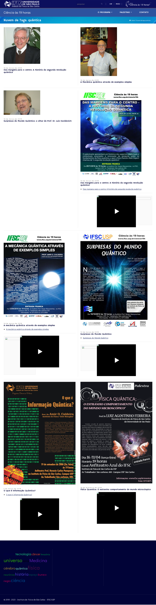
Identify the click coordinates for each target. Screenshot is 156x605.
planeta (9, 554)
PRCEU (118, 4)
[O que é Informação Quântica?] (40, 433)
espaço (33, 574)
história (21, 574)
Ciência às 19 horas (17, 12)
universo (13, 560)
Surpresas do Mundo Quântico (96, 334)
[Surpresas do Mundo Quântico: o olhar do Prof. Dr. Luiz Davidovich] (22, 102)
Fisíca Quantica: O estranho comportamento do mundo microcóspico (115, 489)
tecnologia (23, 554)
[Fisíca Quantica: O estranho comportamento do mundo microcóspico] (116, 432)
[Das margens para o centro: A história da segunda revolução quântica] (22, 45)
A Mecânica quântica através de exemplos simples (106, 82)
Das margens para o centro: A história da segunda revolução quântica (35, 71)
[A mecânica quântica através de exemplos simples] (34, 276)
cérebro (9, 568)
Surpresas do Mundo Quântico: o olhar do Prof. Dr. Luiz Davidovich (38, 121)
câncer (35, 554)
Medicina (38, 560)
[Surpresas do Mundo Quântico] (113, 280)
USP (111, 4)
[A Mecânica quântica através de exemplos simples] (98, 51)
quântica (21, 568)
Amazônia (45, 554)
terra (26, 561)
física (34, 567)
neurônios (9, 574)
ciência (18, 580)
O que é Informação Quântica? (20, 490)
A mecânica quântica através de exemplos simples (29, 325)
